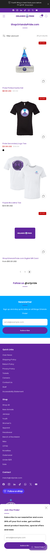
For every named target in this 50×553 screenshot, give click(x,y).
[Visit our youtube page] (37, 10)
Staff (4, 387)
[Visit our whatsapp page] (29, 10)
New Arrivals (8, 409)
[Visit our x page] (33, 10)
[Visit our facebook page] (13, 10)
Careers (6, 378)
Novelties (6, 450)
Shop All (6, 405)
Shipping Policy (9, 359)
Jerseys (6, 414)
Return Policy (8, 364)
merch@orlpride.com (12, 478)
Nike (4, 441)
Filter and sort (13, 36)
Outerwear (7, 455)
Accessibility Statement (12, 391)
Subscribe (25, 545)
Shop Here (29, 5)
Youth (5, 418)
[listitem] (25, 4)
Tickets (5, 373)
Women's (6, 423)
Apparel (6, 427)
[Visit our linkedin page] (21, 10)
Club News (7, 355)
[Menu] (3, 16)
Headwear (7, 432)
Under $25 (7, 459)
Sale (4, 464)
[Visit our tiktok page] (25, 10)
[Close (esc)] (46, 508)
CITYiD (5, 446)
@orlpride (31, 283)
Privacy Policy (8, 368)
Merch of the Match (11, 437)
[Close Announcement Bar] (48, 4)
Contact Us (7, 382)
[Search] (46, 16)
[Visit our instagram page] (17, 10)
